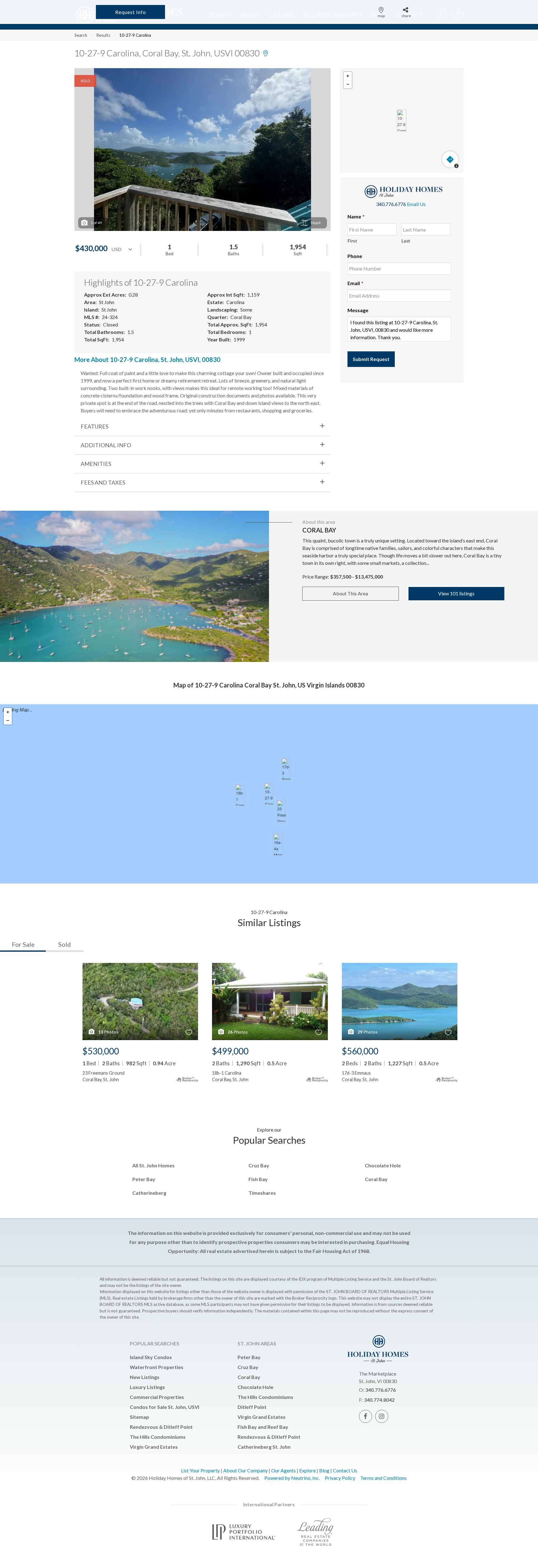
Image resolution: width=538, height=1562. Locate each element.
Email (355, 283)
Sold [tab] (64, 944)
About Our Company (245, 1470)
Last (406, 240)
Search (80, 35)
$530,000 (101, 1051)
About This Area (350, 593)
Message (357, 310)
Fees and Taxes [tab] (103, 482)
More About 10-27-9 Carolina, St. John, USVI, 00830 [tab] (147, 359)
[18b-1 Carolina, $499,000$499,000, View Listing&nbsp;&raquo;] (240, 795)
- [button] (348, 84)
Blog (324, 1470)
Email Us (416, 204)
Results (103, 35)
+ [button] (348, 76)
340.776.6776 (391, 204)
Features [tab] (94, 426)
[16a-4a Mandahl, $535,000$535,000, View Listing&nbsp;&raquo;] (278, 845)
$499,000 (230, 1051)
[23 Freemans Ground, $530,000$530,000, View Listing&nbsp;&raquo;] (281, 811)
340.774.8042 (379, 1400)
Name (356, 216)
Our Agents (283, 1470)
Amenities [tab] (96, 463)
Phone (354, 256)
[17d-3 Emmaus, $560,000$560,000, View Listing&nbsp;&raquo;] (286, 769)
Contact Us (345, 1470)
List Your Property (200, 1470)
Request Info (130, 12)
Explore (307, 1470)
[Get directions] (450, 159)
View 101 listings (456, 593)
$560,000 (360, 1051)
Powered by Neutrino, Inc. (292, 1478)
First (352, 240)
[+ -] (402, 120)
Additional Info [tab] (106, 445)
